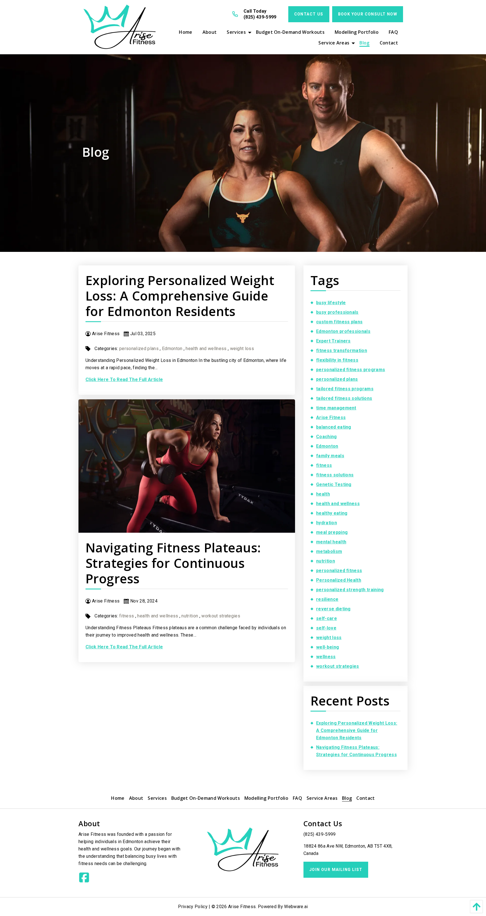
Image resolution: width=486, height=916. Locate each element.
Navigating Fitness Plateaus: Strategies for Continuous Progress (173, 563)
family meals (330, 455)
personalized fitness (339, 570)
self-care (326, 618)
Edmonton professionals (343, 331)
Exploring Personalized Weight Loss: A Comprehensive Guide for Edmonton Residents (180, 296)
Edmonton (172, 348)
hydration (326, 522)
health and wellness (206, 348)
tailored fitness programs (345, 388)
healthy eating (331, 513)
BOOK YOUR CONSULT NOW (367, 14)
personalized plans (139, 348)
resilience (327, 599)
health (323, 494)
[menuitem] (185, 32)
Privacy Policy (192, 906)
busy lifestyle (331, 302)
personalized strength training (350, 589)
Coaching (326, 436)
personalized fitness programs (350, 369)
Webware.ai (296, 906)
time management (336, 408)
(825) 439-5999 (319, 834)
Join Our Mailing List (335, 869)
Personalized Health (338, 580)
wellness (326, 656)
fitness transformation (341, 350)
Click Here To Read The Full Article (124, 379)
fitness (126, 616)
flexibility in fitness (337, 360)
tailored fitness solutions (344, 398)
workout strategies (220, 616)
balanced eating (333, 427)
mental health (331, 542)
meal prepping (332, 532)
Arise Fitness (331, 417)
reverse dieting (333, 609)
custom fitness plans (339, 321)
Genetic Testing (334, 484)
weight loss (242, 348)
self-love (326, 628)
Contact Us (308, 14)
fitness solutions (335, 475)
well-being (327, 647)
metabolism (329, 551)
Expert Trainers (333, 341)
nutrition (189, 616)
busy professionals (337, 312)
